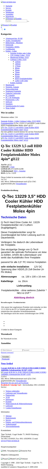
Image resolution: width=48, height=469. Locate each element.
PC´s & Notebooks (13, 98)
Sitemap (9, 416)
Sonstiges (9, 104)
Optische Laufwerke (13, 93)
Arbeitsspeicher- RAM (14, 38)
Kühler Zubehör (16, 83)
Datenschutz (10, 395)
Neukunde (5, 359)
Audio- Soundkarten (13, 41)
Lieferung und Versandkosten (16, 393)
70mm (17, 72)
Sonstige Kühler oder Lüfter (20, 53)
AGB (8, 397)
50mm (17, 70)
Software (9, 102)
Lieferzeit (9, 406)
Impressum (10, 399)
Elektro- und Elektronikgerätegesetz (19, 422)
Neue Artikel (10, 108)
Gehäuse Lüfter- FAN (18, 60)
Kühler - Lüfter (11, 51)
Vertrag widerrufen (12, 391)
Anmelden (5, 357)
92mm (17, 76)
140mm (18, 64)
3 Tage (11, 167)
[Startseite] (8, 2)
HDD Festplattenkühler (23, 79)
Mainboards (10, 85)
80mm (17, 74)
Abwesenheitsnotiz (13, 426)
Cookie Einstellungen (13, 408)
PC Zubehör (10, 95)
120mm (18, 62)
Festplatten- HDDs (12, 47)
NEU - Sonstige (20, 171)
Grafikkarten (10, 49)
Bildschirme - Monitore (14, 43)
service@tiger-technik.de (10, 441)
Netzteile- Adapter (12, 87)
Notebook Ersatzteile (13, 91)
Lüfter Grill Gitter (21, 81)
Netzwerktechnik (12, 89)
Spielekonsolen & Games (15, 106)
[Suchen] (28, 21)
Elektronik (9, 45)
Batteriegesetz (11, 418)
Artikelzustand (11, 424)
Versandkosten (21, 184)
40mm (17, 68)
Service (8, 420)
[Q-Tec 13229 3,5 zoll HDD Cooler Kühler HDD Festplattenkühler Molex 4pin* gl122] (24, 130)
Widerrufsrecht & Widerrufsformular (19, 404)
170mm (18, 66)
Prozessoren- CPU (12, 100)
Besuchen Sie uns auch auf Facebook (14, 383)
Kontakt (9, 402)
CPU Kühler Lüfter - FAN (20, 55)
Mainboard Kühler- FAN (19, 57)
